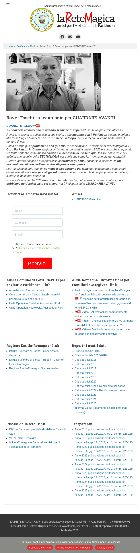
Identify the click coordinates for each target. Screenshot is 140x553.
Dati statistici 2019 (85, 377)
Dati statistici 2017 (85, 368)
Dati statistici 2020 (85, 381)
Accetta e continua (40, 547)
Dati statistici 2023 (85, 394)
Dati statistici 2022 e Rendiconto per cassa (100, 390)
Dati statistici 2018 (85, 372)
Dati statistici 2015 (85, 359)
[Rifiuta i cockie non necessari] (135, 545)
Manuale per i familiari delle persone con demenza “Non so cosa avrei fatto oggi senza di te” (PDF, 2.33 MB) (103, 303)
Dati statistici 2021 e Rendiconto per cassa (100, 385)
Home (10, 46)
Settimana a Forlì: (27, 46)
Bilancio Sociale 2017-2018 (91, 355)
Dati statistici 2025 (85, 403)
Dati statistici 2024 (85, 399)
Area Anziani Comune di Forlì (26, 290)
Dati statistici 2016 (85, 364)
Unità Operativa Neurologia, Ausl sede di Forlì (36, 307)
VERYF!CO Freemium (88, 199)
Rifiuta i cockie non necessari (74, 547)
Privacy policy (105, 547)
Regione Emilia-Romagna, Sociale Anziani (34, 368)
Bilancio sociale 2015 (87, 350)
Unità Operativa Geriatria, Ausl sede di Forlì (35, 303)
